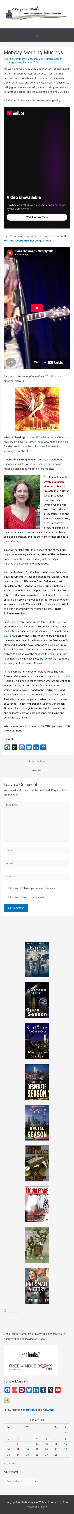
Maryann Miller (35, 58)
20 (46, 1449)
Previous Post (37, 761)
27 (46, 1454)
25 (27, 1454)
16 (8, 1449)
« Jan (7, 1463)
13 (46, 1444)
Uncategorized (12, 62)
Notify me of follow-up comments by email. (32, 888)
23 (8, 1454)
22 (65, 1449)
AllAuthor (48, 1409)
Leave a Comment (14, 58)
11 (27, 1444)
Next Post (37, 770)
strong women (54, 58)
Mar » (15, 1463)
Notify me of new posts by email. (26, 897)
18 (27, 1449)
